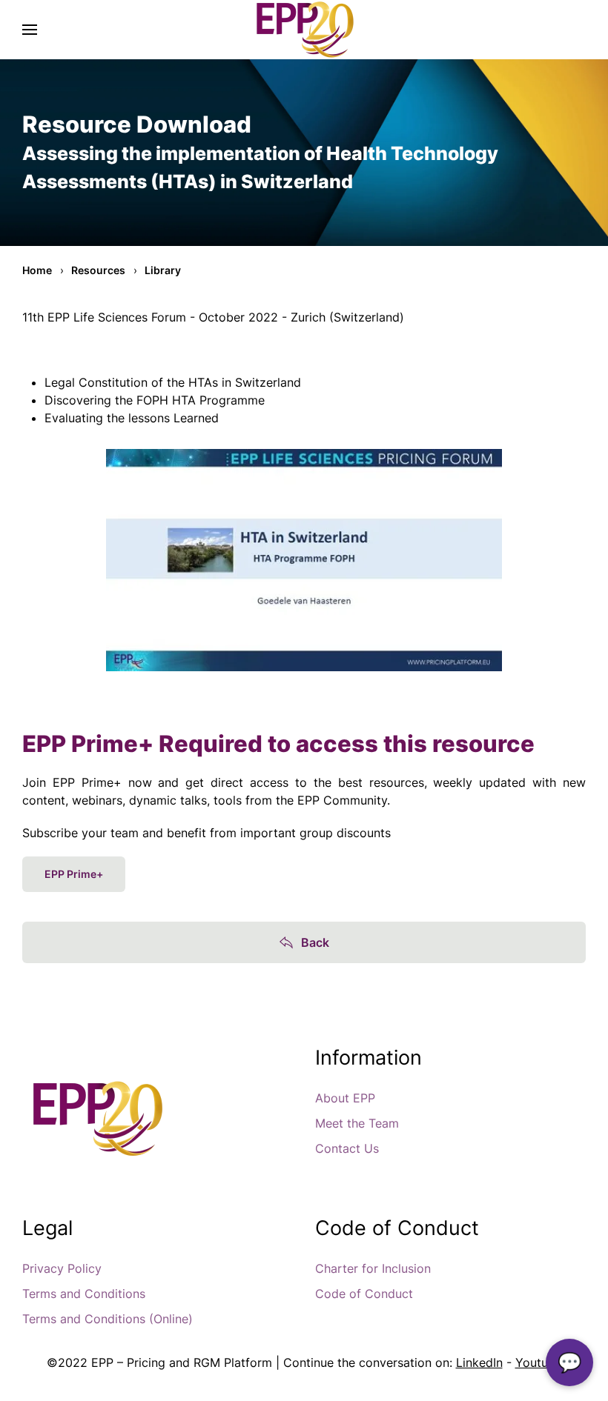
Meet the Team (357, 1123)
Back (315, 942)
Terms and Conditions (83, 1293)
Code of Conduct (364, 1293)
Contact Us (347, 1148)
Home (37, 270)
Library (163, 270)
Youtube (538, 1362)
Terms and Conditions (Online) (107, 1318)
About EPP (345, 1098)
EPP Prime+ (73, 874)
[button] (29, 29)
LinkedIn (479, 1362)
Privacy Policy (62, 1268)
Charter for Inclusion (373, 1268)
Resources (98, 270)
